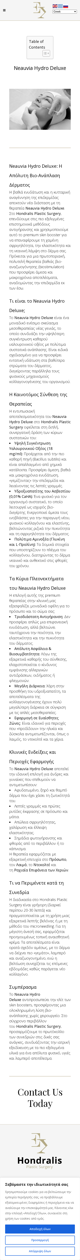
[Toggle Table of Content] (44, 53)
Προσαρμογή (40, 1240)
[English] (55, 5)
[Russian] (66, 5)
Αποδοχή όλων (40, 1229)
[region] (40, 1219)
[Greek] (60, 5)
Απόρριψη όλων (40, 1251)
